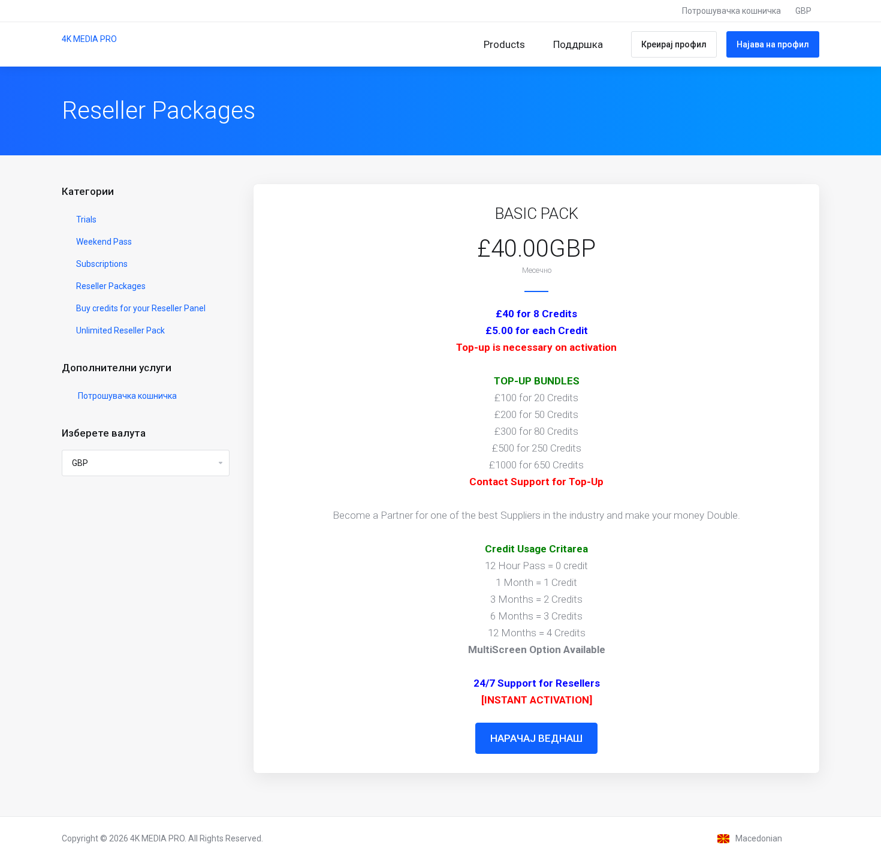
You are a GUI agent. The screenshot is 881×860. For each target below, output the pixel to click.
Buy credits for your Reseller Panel (140, 308)
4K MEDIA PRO (89, 39)
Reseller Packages (110, 286)
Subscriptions (101, 264)
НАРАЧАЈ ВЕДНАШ (536, 738)
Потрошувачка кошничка (125, 396)
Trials (85, 219)
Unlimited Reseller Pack (119, 330)
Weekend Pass (103, 241)
